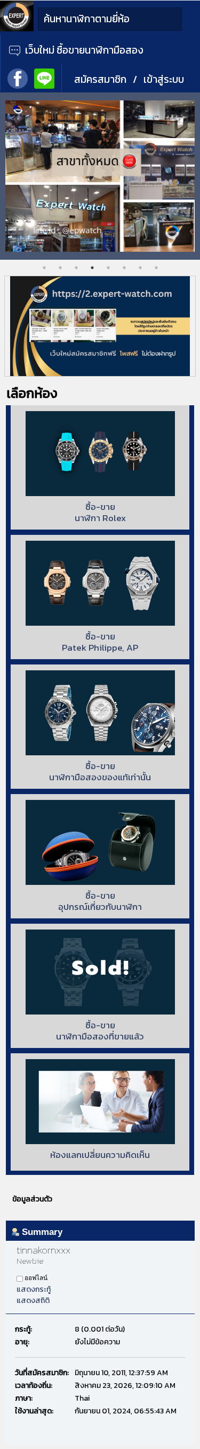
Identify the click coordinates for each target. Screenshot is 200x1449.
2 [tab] (60, 267)
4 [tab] (92, 267)
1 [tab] (44, 267)
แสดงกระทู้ (34, 1289)
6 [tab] (124, 267)
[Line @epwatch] (44, 77)
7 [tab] (140, 267)
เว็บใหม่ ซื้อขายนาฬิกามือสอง (83, 50)
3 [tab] (76, 267)
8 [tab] (156, 267)
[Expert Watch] (17, 29)
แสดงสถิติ (33, 1300)
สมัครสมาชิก (100, 79)
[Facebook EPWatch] (17, 77)
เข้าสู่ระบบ (163, 79)
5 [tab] (108, 267)
